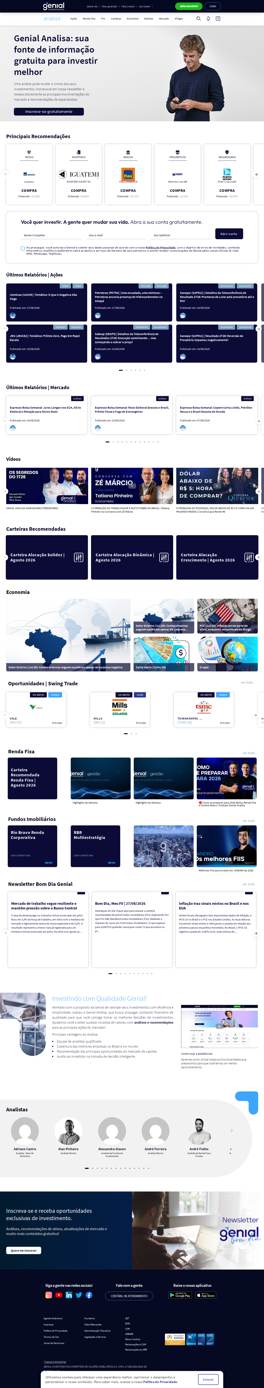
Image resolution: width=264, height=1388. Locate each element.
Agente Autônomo (53, 1318)
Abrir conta (228, 234)
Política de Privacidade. (160, 1382)
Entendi (208, 1379)
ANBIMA (129, 1334)
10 (148, 441)
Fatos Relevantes (92, 1324)
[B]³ (127, 1318)
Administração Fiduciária (97, 1330)
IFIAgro (179, 18)
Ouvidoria (89, 1318)
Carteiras (116, 18)
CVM (127, 1328)
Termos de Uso (51, 1337)
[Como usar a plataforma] (218, 18)
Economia (132, 18)
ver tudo (247, 683)
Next (256, 174)
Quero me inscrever (24, 1250)
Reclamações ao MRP (136, 1349)
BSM (127, 1323)
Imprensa (49, 1324)
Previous (6, 174)
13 (143, 1168)
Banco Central (132, 1339)
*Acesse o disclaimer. (55, 1361)
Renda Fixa (89, 18)
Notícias (148, 18)
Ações (73, 18)
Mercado (164, 18)
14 (148, 1168)
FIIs (103, 18)
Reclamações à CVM (135, 1344)
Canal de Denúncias (54, 1343)
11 (153, 441)
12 (157, 441)
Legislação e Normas (95, 1337)
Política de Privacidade (160, 247)
